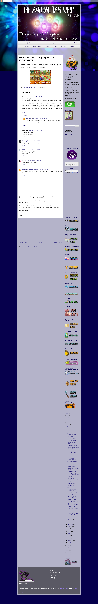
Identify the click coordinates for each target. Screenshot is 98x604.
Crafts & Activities (72, 43)
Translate (76, 172)
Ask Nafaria (37, 43)
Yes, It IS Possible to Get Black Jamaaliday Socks (73, 480)
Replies (25, 115)
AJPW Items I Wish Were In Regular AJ (73, 500)
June (69, 531)
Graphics (54, 46)
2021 (67, 417)
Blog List (53, 43)
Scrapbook (63, 46)
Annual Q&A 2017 (72, 464)
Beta (46, 43)
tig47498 (24, 160)
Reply (23, 112)
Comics (62, 43)
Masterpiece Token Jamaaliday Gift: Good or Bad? (72, 489)
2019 (67, 422)
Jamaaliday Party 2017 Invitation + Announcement (73, 470)
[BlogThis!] (40, 87)
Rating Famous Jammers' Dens (72, 433)
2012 (67, 554)
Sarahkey (24, 141)
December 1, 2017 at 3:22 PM (35, 96)
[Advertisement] (40, 230)
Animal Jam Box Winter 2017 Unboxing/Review (72, 444)
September (70, 524)
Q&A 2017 (70, 431)
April (69, 535)
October (70, 522)
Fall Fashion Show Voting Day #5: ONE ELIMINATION (73, 513)
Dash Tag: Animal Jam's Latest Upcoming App (73, 448)
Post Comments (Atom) (31, 246)
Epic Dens (26, 46)
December (70, 429)
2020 (68, 420)
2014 (67, 550)
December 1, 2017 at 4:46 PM (33, 150)
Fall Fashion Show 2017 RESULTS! (72, 497)
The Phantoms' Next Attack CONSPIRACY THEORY (73, 475)
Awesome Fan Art (72, 517)
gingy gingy (28, 118)
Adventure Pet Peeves (73, 456)
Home (22, 43)
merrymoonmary (63, 588)
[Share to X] (41, 87)
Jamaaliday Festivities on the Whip (73, 493)
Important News (71, 466)
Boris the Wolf (71, 485)
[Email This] (39, 87)
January (70, 542)
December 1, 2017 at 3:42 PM (35, 130)
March (69, 538)
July (69, 529)
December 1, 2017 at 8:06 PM (41, 169)
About (28, 43)
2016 (67, 545)
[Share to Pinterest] (44, 87)
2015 (67, 547)
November (70, 519)
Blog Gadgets (24, 592)
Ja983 (23, 150)
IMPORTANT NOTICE (72, 461)
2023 (67, 413)
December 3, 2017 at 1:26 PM (40, 118)
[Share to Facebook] (42, 87)
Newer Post (23, 243)
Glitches (46, 46)
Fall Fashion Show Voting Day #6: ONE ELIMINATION (73, 505)
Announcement (71, 483)
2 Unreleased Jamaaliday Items (72, 437)
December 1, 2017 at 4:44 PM (34, 141)
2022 (67, 415)
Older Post (58, 243)
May (69, 533)
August (70, 526)
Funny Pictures (37, 46)
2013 (67, 552)
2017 (67, 427)
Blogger (76, 588)
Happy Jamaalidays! (72, 440)
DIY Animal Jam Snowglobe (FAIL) (72, 459)
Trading (72, 46)
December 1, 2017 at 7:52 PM (34, 160)
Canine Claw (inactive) (27, 169)
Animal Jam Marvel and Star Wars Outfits (72, 452)
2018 (67, 424)
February (70, 540)
